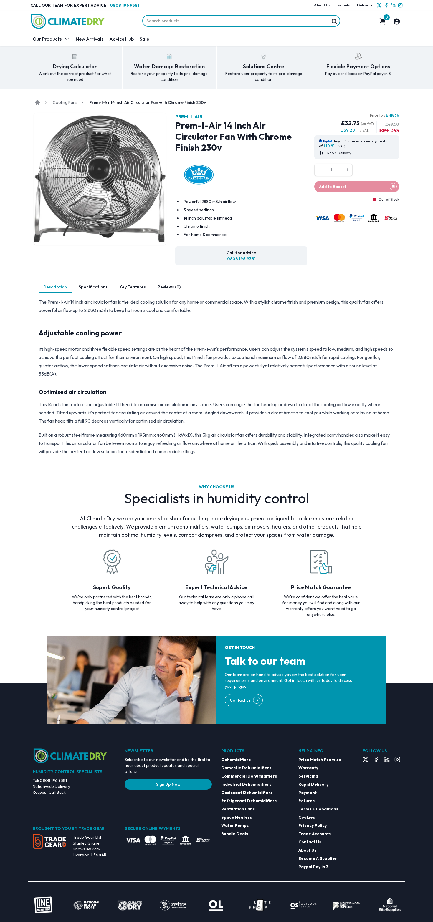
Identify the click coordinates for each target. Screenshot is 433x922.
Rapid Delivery (313, 784)
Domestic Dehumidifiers (246, 767)
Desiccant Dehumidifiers (246, 792)
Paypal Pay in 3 (313, 866)
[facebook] (386, 5)
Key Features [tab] (132, 287)
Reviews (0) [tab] (169, 287)
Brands (343, 5)
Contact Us (309, 842)
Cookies (306, 817)
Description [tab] (55, 287)
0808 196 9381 (124, 5)
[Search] (334, 21)
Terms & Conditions (318, 809)
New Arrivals (89, 39)
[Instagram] (400, 5)
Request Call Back (49, 792)
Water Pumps (235, 825)
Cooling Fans (65, 102)
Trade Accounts (314, 833)
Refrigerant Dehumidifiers (249, 800)
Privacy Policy (312, 825)
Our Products (47, 39)
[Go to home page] (37, 102)
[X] (379, 5)
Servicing (308, 776)
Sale (144, 39)
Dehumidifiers (236, 759)
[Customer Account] (397, 21)
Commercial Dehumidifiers (249, 776)
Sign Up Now (168, 784)
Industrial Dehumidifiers (246, 784)
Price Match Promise (319, 759)
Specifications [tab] (93, 287)
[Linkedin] (393, 5)
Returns (306, 800)
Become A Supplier (317, 858)
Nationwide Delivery (51, 786)
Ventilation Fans (238, 809)
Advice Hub (121, 39)
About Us (322, 5)
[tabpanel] (216, 377)
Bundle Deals (234, 833)
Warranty (308, 767)
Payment (307, 792)
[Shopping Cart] (383, 21)
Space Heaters (236, 817)
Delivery (364, 5)
